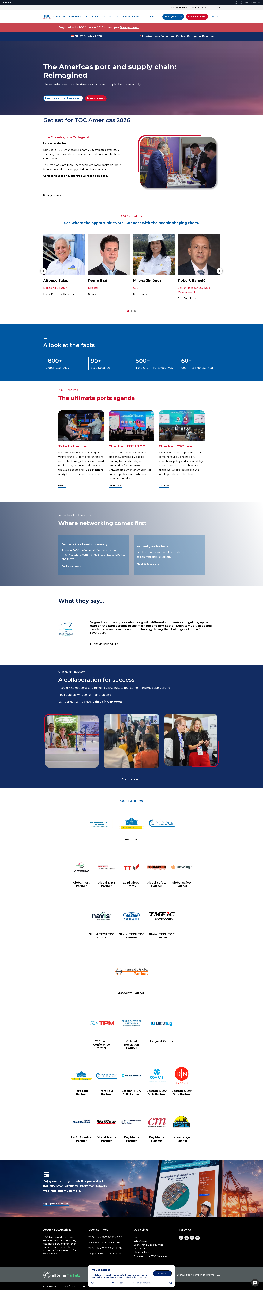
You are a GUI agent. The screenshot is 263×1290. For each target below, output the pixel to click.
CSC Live (164, 485)
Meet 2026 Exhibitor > (149, 564)
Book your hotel (197, 16)
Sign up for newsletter (56, 1203)
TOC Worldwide (179, 7)
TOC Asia (215, 7)
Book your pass (173, 16)
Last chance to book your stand (63, 98)
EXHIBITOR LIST (78, 16)
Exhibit (62, 485)
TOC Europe (199, 7)
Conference (115, 485)
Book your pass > (71, 566)
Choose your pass (131, 779)
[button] (255, 1283)
